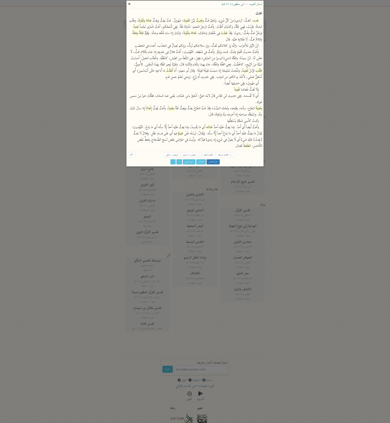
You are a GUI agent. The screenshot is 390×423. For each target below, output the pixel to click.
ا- (173, 162)
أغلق (131, 155)
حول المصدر (213, 162)
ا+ (179, 162)
